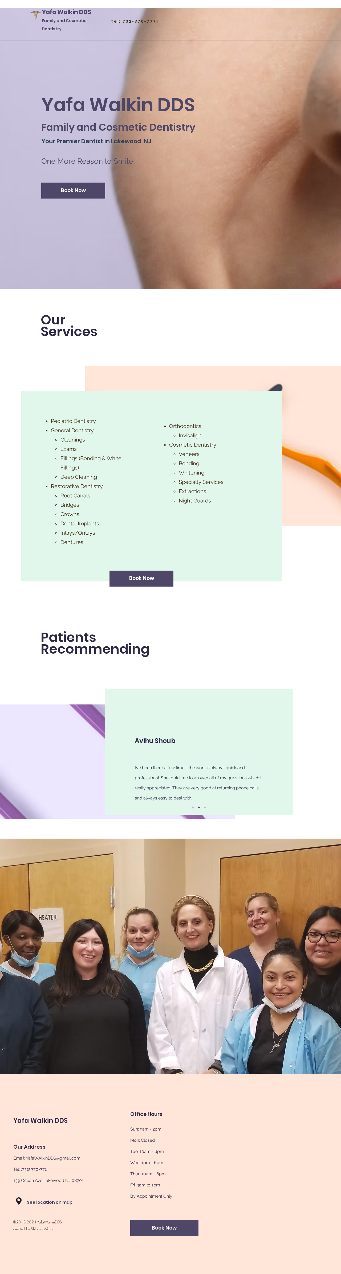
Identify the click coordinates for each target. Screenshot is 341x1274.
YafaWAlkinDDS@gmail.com (53, 1158)
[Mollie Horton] (199, 807)
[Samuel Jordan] (193, 807)
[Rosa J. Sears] (205, 807)
